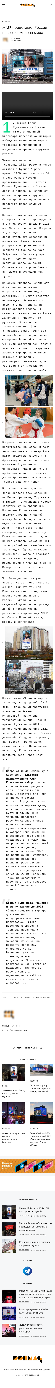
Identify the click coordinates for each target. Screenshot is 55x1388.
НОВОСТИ (6, 22)
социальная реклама (41, 998)
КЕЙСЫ (5, 1086)
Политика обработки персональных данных (27, 1369)
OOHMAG (17, 39)
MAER (16, 998)
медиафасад (25, 998)
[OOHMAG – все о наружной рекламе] (27, 5)
